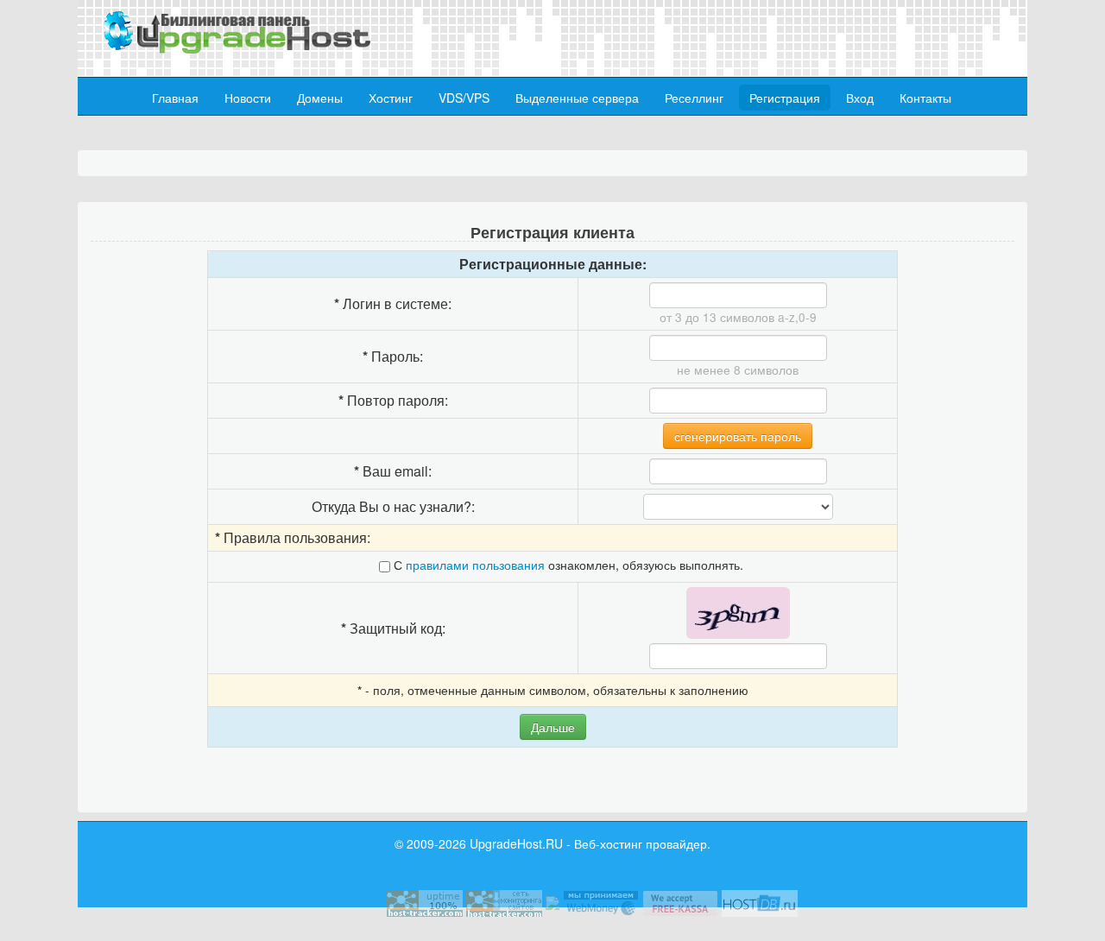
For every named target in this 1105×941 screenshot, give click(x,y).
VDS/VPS (464, 97)
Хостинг (391, 97)
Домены (320, 97)
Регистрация (784, 97)
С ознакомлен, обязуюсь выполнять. (566, 564)
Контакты (925, 97)
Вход (860, 97)
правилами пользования (475, 564)
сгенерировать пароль (737, 436)
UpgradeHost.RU (516, 843)
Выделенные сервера (577, 97)
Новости (247, 97)
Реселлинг (694, 97)
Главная (175, 97)
